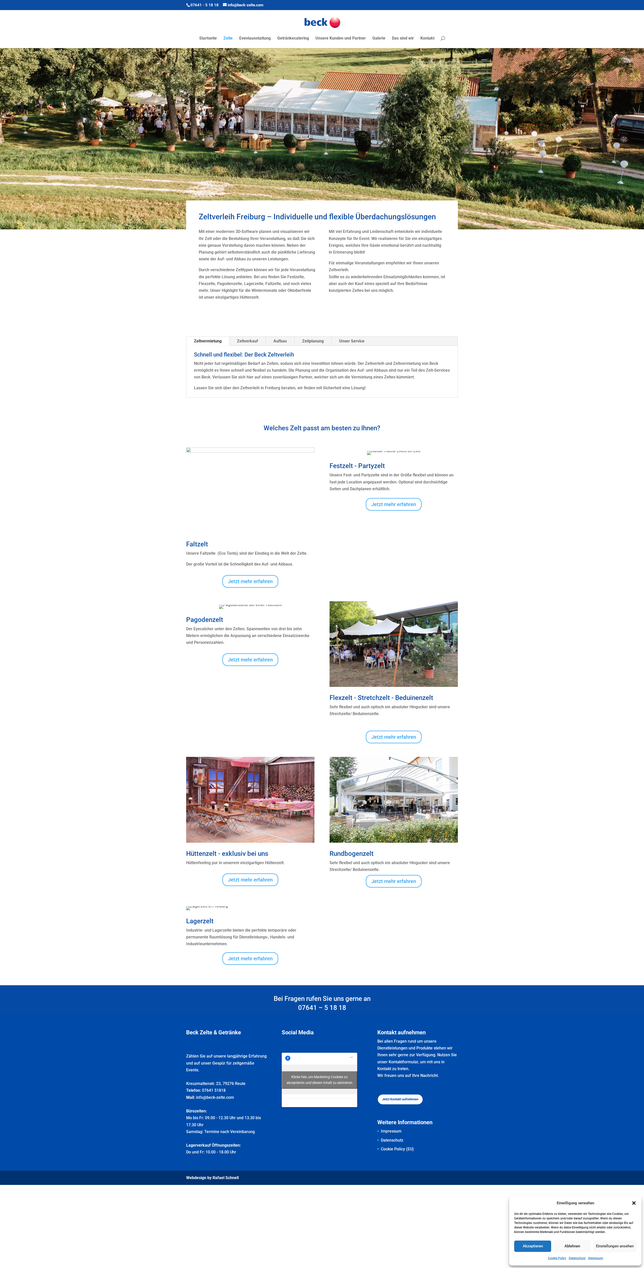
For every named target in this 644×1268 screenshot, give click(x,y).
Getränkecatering (293, 39)
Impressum (595, 1258)
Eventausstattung (255, 39)
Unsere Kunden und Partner (340, 39)
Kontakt (427, 39)
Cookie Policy (557, 1258)
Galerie (378, 39)
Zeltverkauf (247, 341)
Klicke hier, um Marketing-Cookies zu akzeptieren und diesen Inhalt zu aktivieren (319, 1080)
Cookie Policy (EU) (397, 1149)
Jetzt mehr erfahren (250, 581)
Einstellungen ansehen (615, 1246)
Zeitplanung (313, 341)
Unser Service (352, 341)
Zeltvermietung (208, 341)
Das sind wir (403, 39)
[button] (633, 1203)
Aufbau (280, 341)
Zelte (228, 39)
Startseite (208, 39)
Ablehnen (572, 1246)
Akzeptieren (533, 1246)
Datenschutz (577, 1258)
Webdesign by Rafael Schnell (212, 1177)
